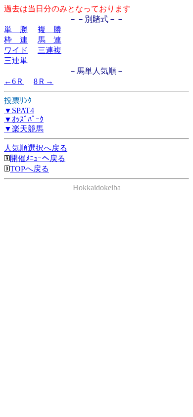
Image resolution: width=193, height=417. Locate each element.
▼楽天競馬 (24, 129)
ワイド (16, 50)
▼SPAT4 (19, 110)
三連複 (49, 50)
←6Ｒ (14, 81)
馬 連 (49, 40)
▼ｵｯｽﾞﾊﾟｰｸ (24, 119)
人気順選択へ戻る (35, 148)
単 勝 (16, 29)
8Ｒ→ (43, 81)
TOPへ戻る (29, 169)
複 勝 (49, 29)
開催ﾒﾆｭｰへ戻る (37, 158)
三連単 (16, 60)
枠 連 (16, 40)
